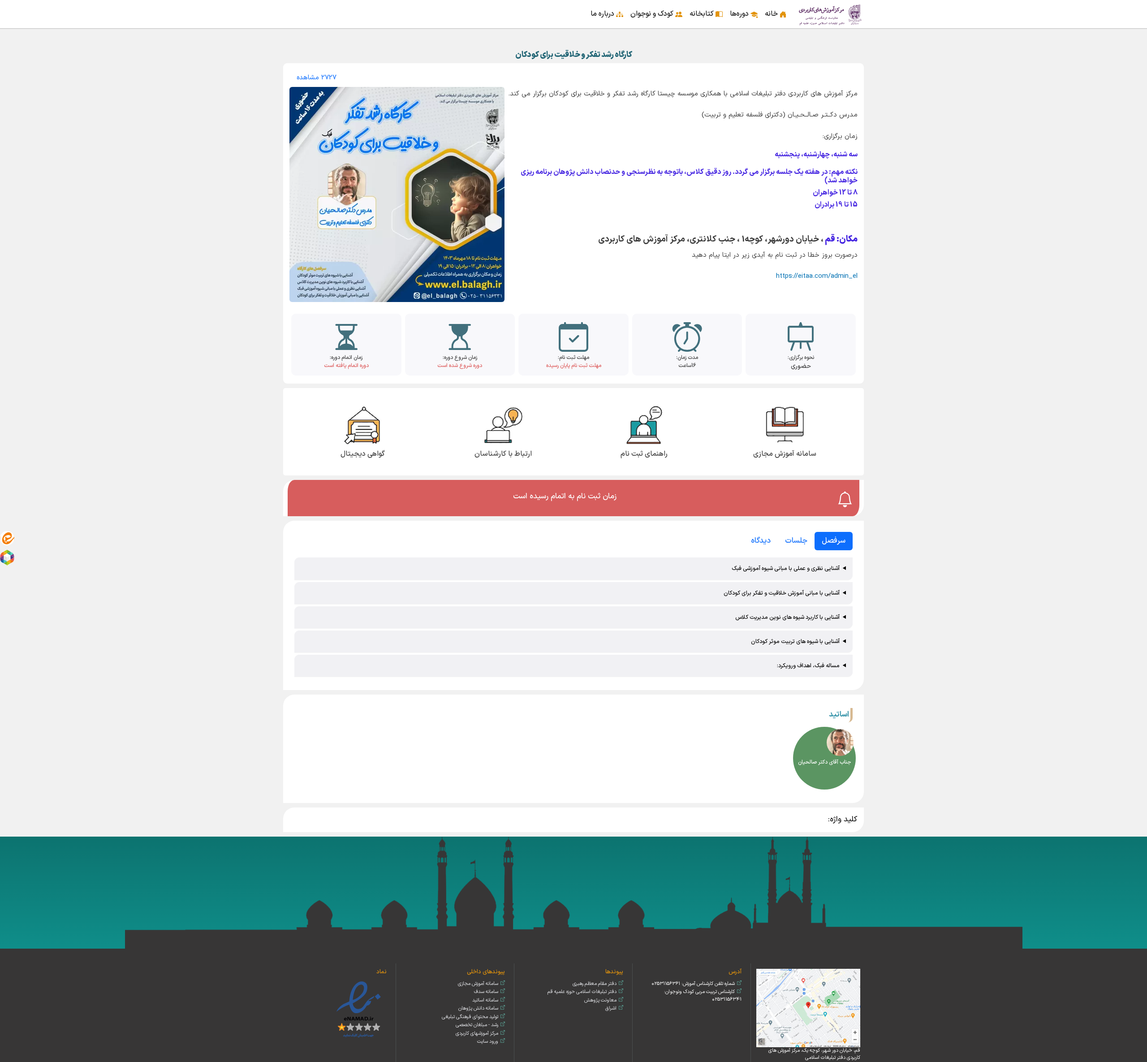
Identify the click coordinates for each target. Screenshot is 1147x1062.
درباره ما (602, 14)
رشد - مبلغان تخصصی (477, 1025)
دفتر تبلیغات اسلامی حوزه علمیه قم (582, 992)
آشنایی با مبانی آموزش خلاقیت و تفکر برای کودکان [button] (782, 593)
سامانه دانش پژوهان (478, 1008)
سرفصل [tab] (833, 541)
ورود (291, 8)
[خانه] (831, 14)
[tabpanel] (573, 618)
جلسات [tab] (796, 541)
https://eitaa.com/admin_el (817, 276)
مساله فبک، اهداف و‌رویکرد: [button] (808, 665)
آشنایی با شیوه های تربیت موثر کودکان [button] (795, 641)
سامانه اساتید (485, 1000)
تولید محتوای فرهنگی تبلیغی (470, 1017)
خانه (771, 14)
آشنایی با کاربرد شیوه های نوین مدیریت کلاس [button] (787, 617)
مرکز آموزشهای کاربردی (477, 1033)
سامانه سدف (486, 992)
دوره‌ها (739, 14)
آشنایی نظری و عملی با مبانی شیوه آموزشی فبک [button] (786, 568)
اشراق (611, 1008)
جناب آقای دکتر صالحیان (824, 762)
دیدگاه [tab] (761, 541)
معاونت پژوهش (600, 1000)
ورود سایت (487, 1041)
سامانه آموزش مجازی (478, 984)
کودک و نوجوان (651, 14)
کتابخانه (702, 14)
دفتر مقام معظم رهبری (595, 984)
